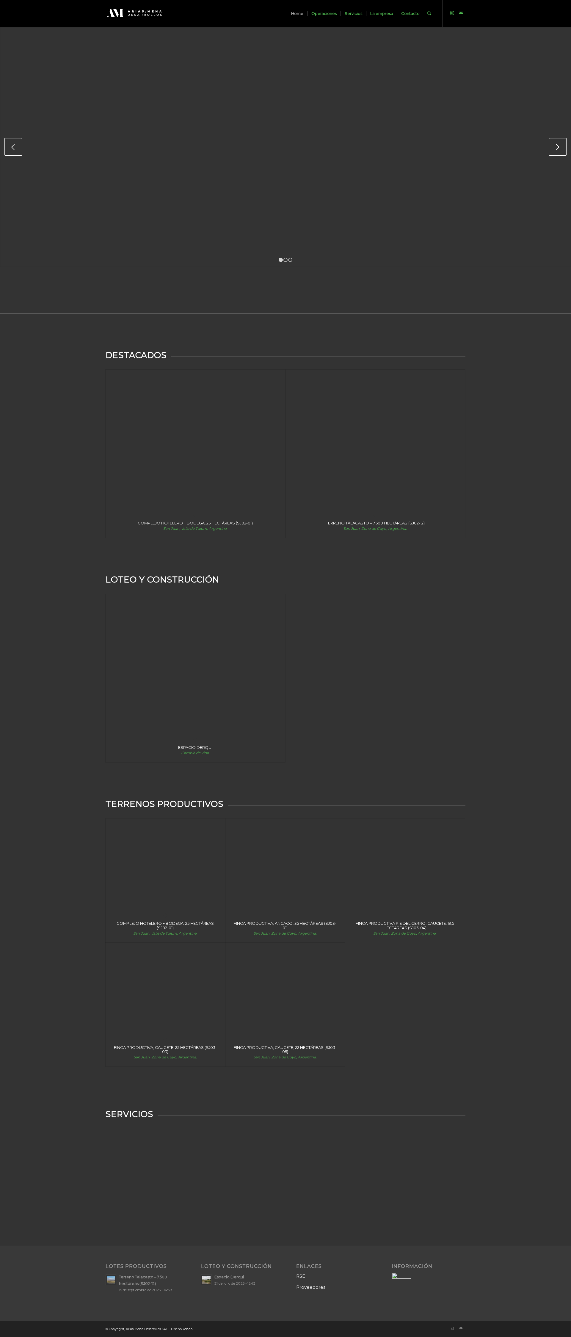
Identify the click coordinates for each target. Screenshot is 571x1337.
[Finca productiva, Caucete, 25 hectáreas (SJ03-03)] (165, 991)
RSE (300, 1276)
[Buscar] (429, 13)
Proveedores (310, 1287)
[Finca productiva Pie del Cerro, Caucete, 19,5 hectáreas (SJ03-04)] (405, 867)
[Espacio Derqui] (195, 666)
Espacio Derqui (195, 747)
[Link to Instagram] (452, 13)
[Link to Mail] (461, 13)
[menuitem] (297, 13)
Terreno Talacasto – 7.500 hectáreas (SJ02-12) (375, 523)
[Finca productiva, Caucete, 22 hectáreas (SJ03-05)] (285, 991)
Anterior (13, 147)
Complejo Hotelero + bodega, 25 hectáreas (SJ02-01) (195, 523)
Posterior (558, 147)
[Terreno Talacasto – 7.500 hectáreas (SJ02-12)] (375, 442)
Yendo (187, 1329)
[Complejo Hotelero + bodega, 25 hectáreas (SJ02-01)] (195, 442)
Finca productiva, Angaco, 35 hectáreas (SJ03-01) (285, 925)
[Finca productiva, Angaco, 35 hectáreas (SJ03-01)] (285, 867)
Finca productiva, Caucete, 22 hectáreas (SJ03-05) (285, 1049)
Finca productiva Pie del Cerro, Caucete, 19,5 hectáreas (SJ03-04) (405, 925)
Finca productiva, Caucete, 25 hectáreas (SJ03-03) (165, 1049)
